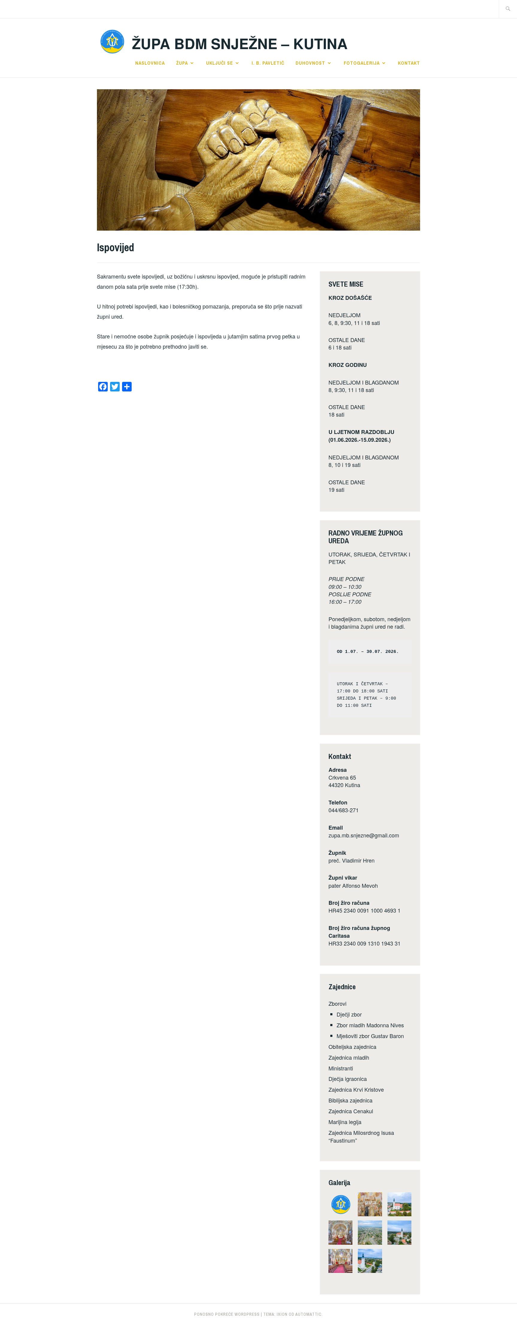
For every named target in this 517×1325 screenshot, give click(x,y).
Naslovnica (150, 63)
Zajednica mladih (349, 1057)
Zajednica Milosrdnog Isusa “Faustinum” (361, 1136)
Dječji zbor (349, 1014)
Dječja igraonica (348, 1078)
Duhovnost (310, 63)
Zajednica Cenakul (351, 1111)
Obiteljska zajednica (352, 1046)
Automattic (308, 1314)
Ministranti (341, 1068)
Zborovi (337, 1003)
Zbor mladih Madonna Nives (370, 1025)
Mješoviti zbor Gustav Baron (370, 1036)
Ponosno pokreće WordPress (227, 1314)
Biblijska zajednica (350, 1100)
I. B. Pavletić (268, 63)
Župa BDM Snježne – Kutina (240, 43)
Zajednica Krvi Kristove (356, 1089)
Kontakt (409, 63)
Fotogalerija (362, 63)
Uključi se (219, 63)
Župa (182, 63)
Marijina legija (345, 1122)
